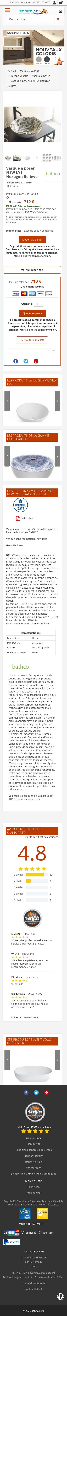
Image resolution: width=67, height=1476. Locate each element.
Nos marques (33, 1167)
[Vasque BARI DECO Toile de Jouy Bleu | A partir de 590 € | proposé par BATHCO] (32, 468)
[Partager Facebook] (15, 361)
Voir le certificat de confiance (41, 837)
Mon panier (33, 1192)
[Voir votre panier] (61, 11)
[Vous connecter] (61, 2)
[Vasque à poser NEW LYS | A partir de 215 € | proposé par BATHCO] (32, 413)
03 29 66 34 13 (43, 2)
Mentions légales (33, 1155)
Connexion (33, 1186)
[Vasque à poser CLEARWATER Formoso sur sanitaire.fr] (32, 1072)
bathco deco (27, 518)
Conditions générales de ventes (33, 1149)
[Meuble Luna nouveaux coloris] (33, 47)
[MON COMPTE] (54, 2)
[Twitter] (26, 361)
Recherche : (18, 19)
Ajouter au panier (32, 239)
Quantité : (27, 303)
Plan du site (33, 1143)
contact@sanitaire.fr (33, 1283)
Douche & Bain (33, 1161)
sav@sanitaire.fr (33, 1289)
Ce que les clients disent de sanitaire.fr (33, 1173)
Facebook (26, 1092)
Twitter (36, 1092)
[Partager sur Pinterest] (36, 361)
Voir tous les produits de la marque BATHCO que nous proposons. (31, 797)
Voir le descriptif (32, 270)
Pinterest (46, 1092)
